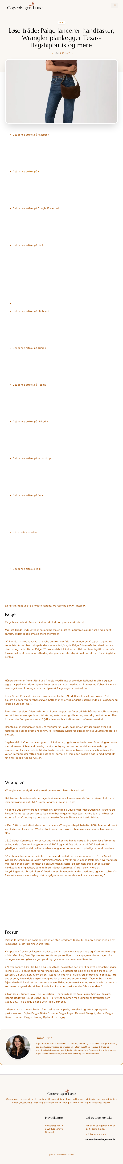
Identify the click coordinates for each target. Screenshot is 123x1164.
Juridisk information (96, 1134)
